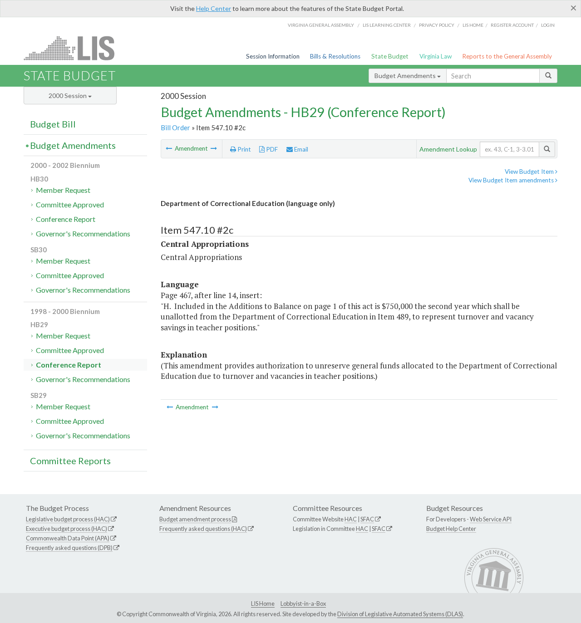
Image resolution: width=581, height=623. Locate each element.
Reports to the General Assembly (507, 56)
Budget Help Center (451, 528)
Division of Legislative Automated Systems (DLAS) (400, 614)
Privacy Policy (436, 25)
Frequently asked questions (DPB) (69, 547)
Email (300, 149)
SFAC (367, 519)
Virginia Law (435, 56)
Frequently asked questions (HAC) (203, 528)
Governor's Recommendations (83, 233)
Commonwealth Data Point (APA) (67, 538)
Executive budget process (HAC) (66, 528)
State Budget (390, 56)
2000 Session (68, 95)
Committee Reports (70, 460)
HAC (351, 519)
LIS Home (263, 603)
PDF (271, 149)
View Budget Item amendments (511, 180)
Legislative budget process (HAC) (68, 519)
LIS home (473, 25)
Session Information (273, 56)
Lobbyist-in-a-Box (303, 603)
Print (243, 149)
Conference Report (65, 219)
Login (548, 25)
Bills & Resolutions (335, 56)
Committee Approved (70, 204)
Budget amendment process (195, 519)
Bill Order (175, 127)
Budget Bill (53, 123)
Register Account (512, 25)
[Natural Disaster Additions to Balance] (169, 148)
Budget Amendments (405, 75)
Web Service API (491, 519)
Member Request (63, 190)
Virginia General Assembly (321, 25)
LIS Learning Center (387, 25)
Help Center (213, 8)
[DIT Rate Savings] (214, 148)
